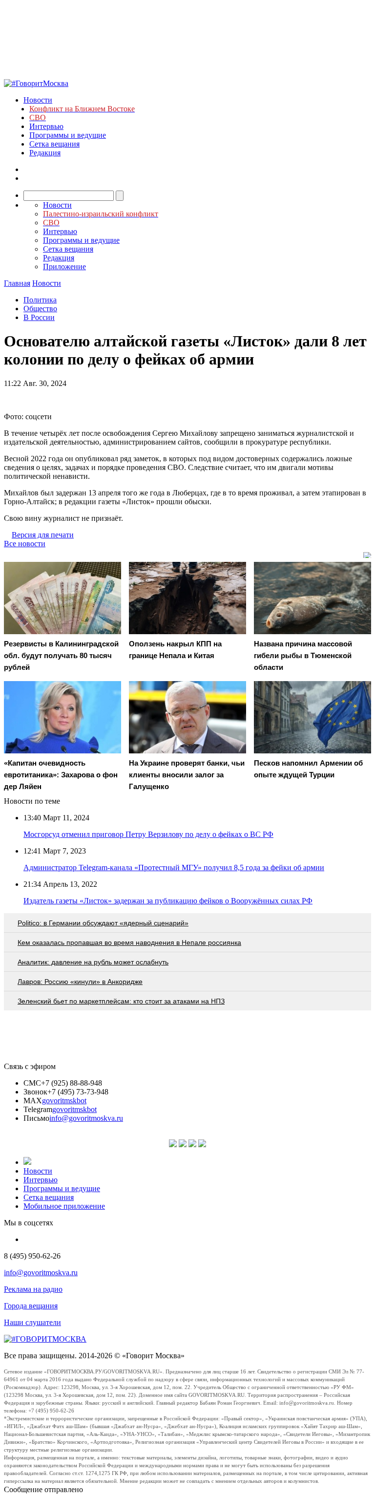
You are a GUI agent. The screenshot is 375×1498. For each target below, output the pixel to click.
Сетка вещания (54, 144)
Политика (40, 300)
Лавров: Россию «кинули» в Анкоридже (80, 981)
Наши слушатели (32, 1322)
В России (39, 317)
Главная (17, 283)
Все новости (24, 543)
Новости (37, 100)
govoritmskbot (64, 1100)
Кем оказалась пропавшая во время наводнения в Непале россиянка (129, 942)
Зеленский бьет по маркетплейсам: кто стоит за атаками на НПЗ (121, 1001)
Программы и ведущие (67, 135)
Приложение (64, 266)
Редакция (45, 153)
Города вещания (31, 1306)
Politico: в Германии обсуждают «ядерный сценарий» (103, 923)
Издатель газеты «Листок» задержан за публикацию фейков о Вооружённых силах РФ (167, 901)
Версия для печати (43, 535)
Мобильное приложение (64, 1206)
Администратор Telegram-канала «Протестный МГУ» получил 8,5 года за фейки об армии (173, 867)
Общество (40, 308)
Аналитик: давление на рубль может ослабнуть (93, 962)
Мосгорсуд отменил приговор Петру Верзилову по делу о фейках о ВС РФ (148, 834)
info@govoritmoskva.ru (86, 1118)
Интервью (46, 126)
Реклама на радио (33, 1289)
